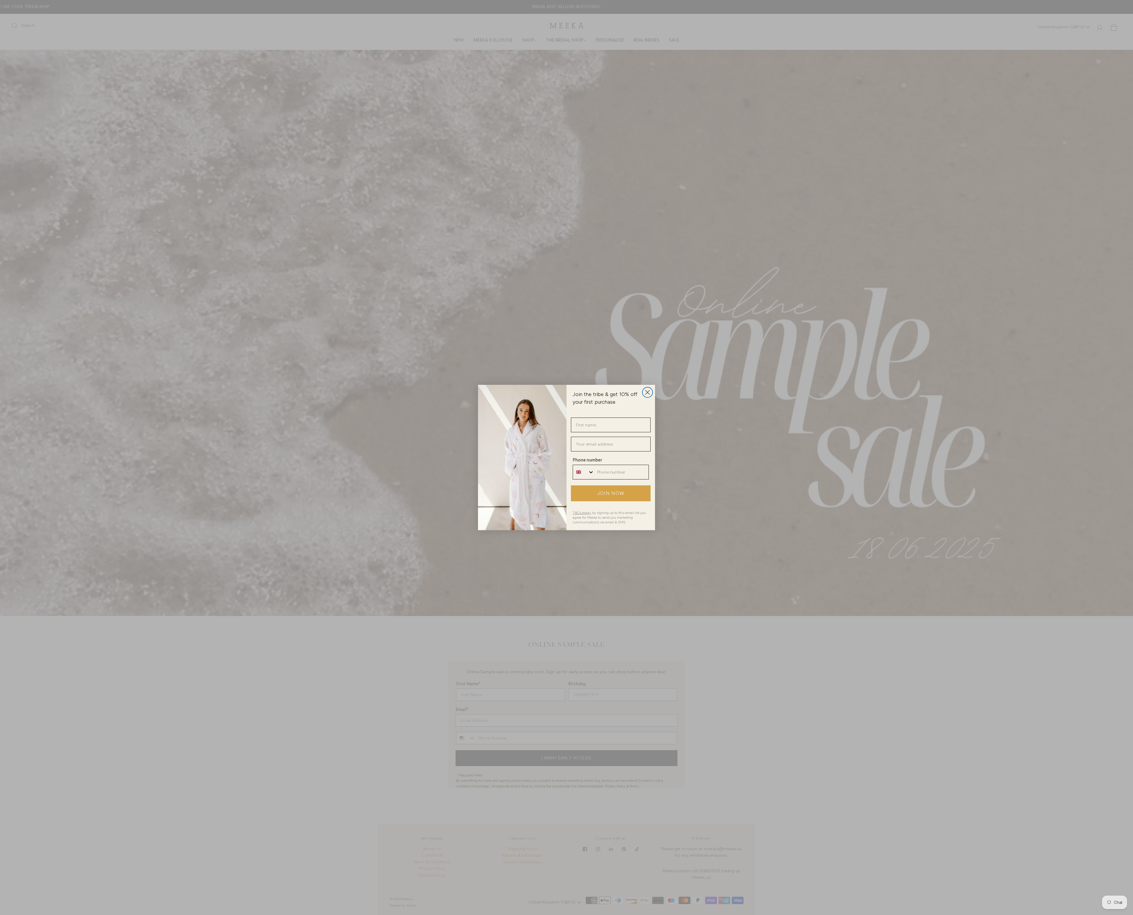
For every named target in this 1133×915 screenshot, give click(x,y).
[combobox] (583, 472)
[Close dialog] (647, 392)
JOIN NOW (610, 493)
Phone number (587, 460)
